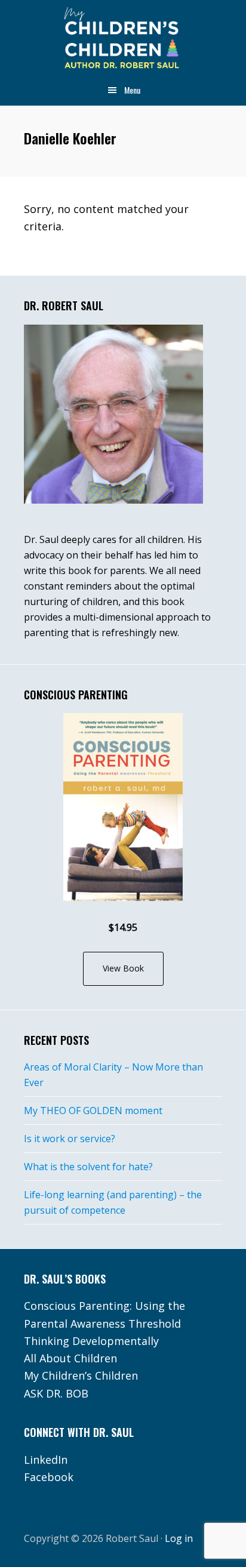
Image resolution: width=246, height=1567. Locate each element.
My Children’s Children (81, 1375)
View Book (123, 968)
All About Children (70, 1358)
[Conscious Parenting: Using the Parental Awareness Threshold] (123, 807)
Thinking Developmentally (91, 1341)
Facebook (48, 1477)
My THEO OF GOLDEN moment (93, 1110)
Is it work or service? (69, 1138)
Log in (179, 1538)
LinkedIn (45, 1459)
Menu (132, 90)
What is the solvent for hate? (88, 1166)
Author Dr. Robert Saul (123, 39)
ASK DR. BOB (56, 1393)
